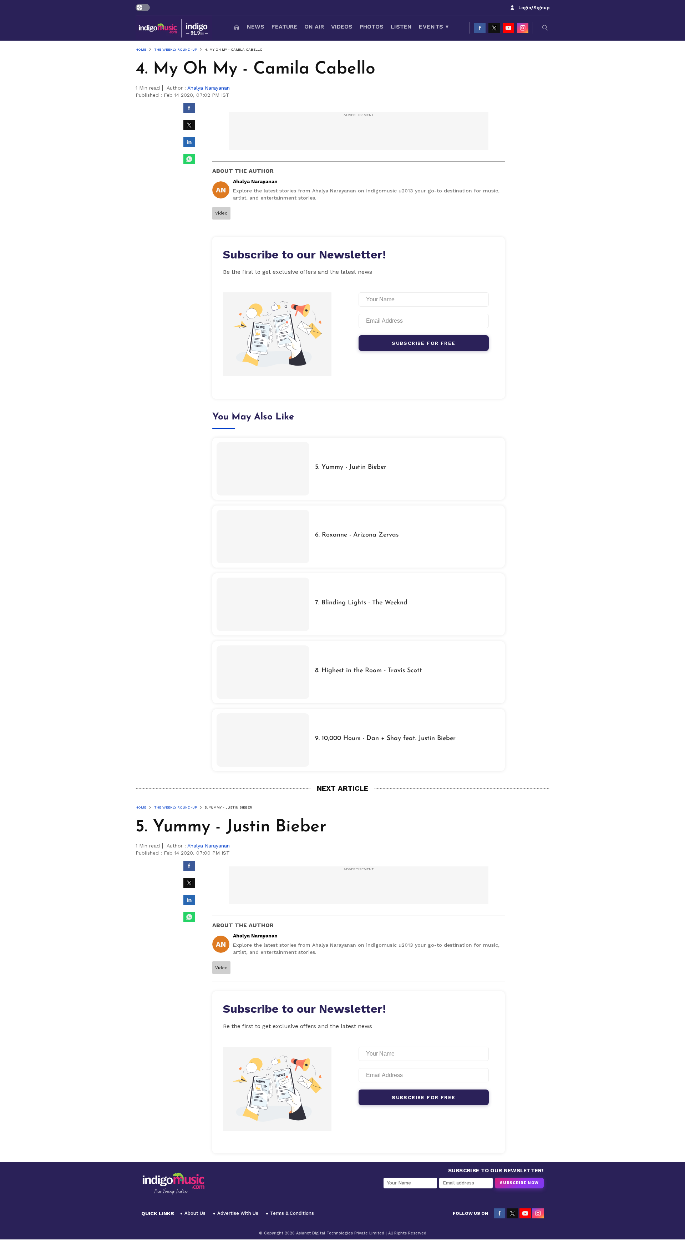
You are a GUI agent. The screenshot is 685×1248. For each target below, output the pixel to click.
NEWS (255, 26)
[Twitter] (494, 28)
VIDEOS (341, 26)
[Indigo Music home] (174, 27)
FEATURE (284, 26)
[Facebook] (480, 28)
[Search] (545, 28)
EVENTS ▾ (433, 26)
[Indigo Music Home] (173, 1183)
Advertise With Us (237, 1213)
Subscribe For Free (423, 343)
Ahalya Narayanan (208, 88)
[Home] (236, 28)
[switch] (143, 7)
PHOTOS (372, 26)
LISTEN (401, 26)
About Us (195, 1213)
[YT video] (508, 28)
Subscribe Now (519, 1183)
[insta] (522, 28)
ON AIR (314, 26)
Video (221, 213)
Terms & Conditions (292, 1213)
